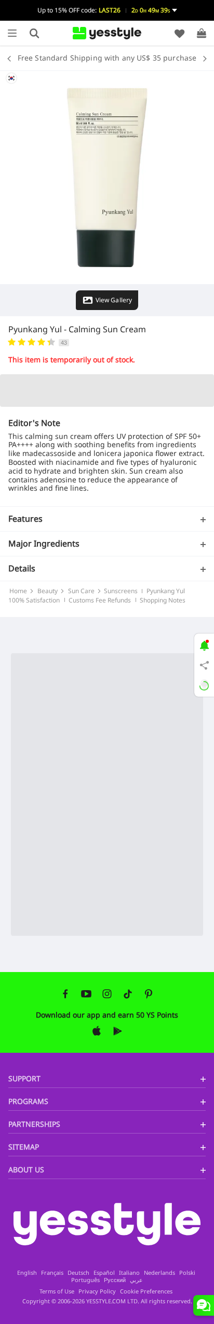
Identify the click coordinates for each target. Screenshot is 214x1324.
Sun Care (81, 591)
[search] (34, 33)
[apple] (96, 1031)
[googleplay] (117, 1031)
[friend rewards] (204, 665)
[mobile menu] (12, 33)
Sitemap (23, 1147)
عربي (136, 1280)
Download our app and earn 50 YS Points (107, 1015)
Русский (115, 1280)
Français (52, 1272)
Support (24, 1078)
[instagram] (107, 993)
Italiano (129, 1272)
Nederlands (159, 1272)
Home (18, 591)
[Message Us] (203, 1305)
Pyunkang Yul (35, 329)
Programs (28, 1101)
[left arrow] (12, 58)
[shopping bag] (201, 33)
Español (104, 1272)
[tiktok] (127, 993)
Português (85, 1280)
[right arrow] (202, 58)
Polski (187, 1272)
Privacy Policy (97, 1291)
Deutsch (78, 1272)
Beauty (47, 591)
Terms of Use (56, 1291)
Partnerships (34, 1124)
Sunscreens (121, 591)
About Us (26, 1169)
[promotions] (204, 644)
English (27, 1272)
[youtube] (86, 993)
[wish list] (179, 33)
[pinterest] (148, 993)
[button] (107, 10)
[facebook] (65, 993)
